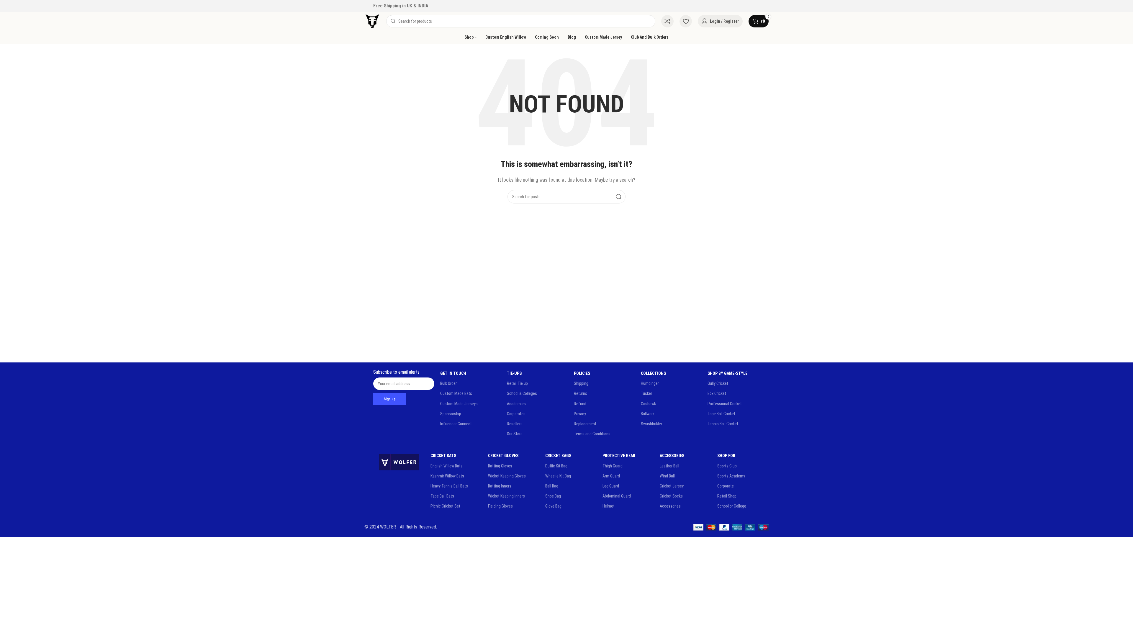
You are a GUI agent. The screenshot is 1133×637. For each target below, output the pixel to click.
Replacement (585, 423)
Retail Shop (726, 496)
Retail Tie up (517, 383)
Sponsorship (450, 413)
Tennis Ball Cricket (723, 423)
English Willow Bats (446, 466)
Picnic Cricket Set (445, 506)
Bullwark (647, 413)
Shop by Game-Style (727, 373)
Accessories (672, 455)
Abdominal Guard (616, 496)
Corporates (516, 413)
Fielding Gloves (500, 506)
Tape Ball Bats (442, 496)
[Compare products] (667, 21)
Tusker (646, 393)
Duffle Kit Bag (556, 466)
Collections (653, 373)
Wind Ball (667, 476)
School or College (731, 506)
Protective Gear (618, 455)
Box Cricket (717, 393)
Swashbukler (651, 423)
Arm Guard (611, 476)
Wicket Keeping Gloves (507, 476)
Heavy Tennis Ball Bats (449, 486)
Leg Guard (610, 486)
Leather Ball (669, 466)
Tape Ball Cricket (721, 413)
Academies (516, 403)
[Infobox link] (400, 6)
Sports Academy (731, 476)
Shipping (581, 383)
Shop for (726, 455)
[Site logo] (372, 21)
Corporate (725, 486)
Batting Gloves (500, 466)
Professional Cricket (725, 403)
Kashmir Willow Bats (447, 476)
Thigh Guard (612, 466)
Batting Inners (499, 486)
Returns (580, 393)
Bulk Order (448, 383)
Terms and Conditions (592, 433)
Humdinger (650, 383)
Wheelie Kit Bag (558, 476)
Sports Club (727, 466)
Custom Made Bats (456, 393)
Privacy (580, 413)
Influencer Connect (456, 423)
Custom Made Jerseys (459, 403)
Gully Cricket (718, 383)
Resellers (515, 423)
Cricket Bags (558, 455)
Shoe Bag (553, 496)
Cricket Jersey (672, 486)
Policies (582, 373)
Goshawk (648, 403)
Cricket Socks (671, 496)
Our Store (515, 433)
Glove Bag (553, 506)
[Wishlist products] (686, 21)
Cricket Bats (443, 455)
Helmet (608, 506)
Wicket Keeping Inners (506, 496)
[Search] (619, 196)
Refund (580, 403)
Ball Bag (551, 486)
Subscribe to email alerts (396, 372)
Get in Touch (453, 373)
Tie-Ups (514, 373)
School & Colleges (522, 393)
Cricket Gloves (503, 455)
